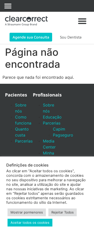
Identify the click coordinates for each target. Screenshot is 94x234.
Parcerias (24, 141)
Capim (59, 129)
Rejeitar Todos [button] (62, 212)
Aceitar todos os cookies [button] (30, 222)
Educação (52, 117)
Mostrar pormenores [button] (27, 212)
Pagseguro (63, 135)
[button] (8, 6)
